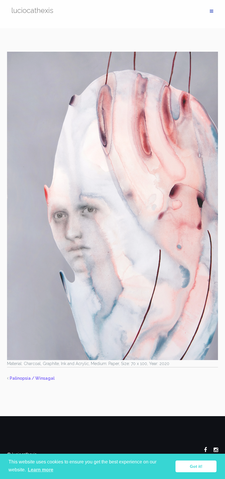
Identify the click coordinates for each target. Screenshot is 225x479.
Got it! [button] (196, 466)
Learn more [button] (40, 469)
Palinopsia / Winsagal (32, 378)
